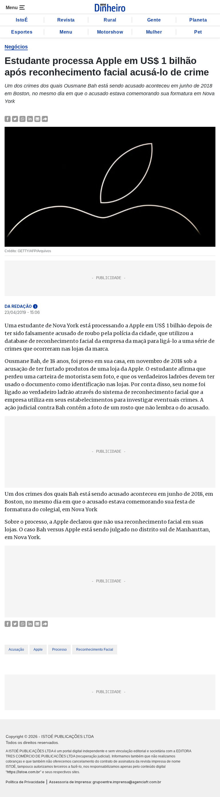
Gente (154, 20)
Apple (38, 650)
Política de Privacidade (25, 782)
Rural (110, 20)
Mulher (154, 32)
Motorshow (110, 32)
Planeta (198, 20)
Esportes (21, 32)
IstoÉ (22, 20)
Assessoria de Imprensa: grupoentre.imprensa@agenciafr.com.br (105, 782)
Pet (198, 32)
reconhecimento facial (94, 650)
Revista (66, 20)
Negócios (16, 47)
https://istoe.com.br (23, 772)
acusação (16, 650)
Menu (66, 32)
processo (59, 650)
